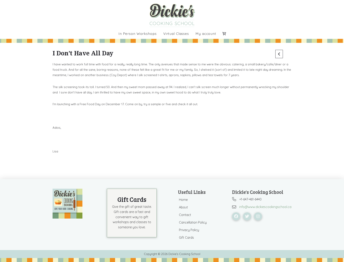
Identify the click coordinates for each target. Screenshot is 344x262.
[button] (224, 33)
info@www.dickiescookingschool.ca (265, 207)
